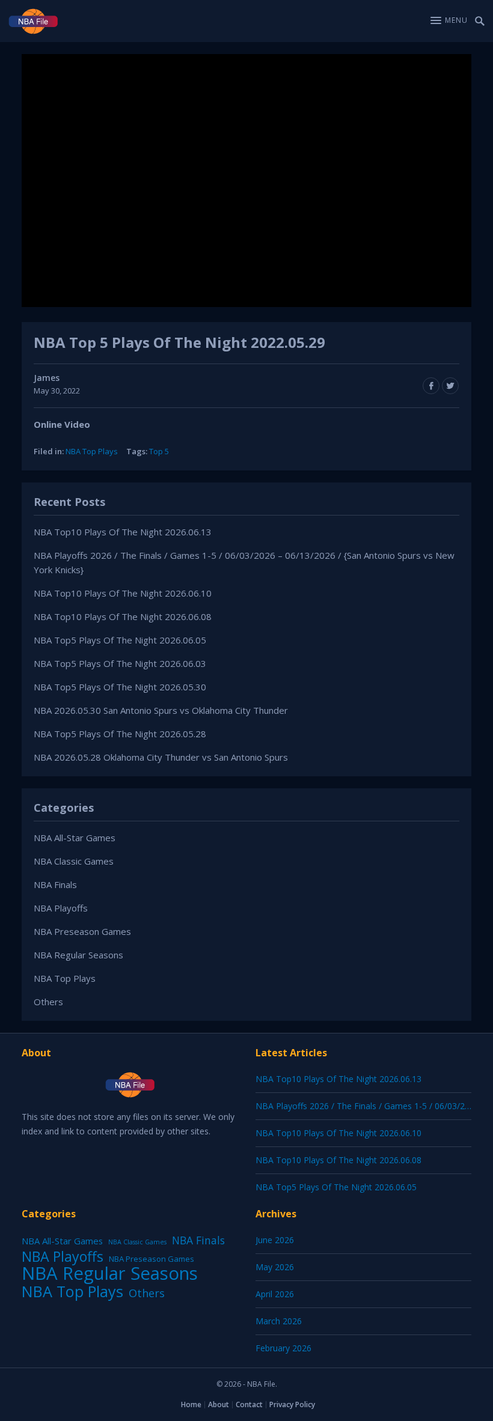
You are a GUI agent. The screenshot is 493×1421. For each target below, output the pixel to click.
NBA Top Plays (92, 451)
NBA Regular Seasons (78, 955)
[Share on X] (450, 385)
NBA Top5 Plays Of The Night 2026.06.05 (120, 640)
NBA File (261, 1384)
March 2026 (279, 1321)
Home (191, 1404)
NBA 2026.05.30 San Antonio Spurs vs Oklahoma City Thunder (161, 710)
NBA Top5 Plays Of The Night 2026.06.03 (120, 663)
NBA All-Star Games (74, 838)
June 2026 (275, 1240)
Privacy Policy (292, 1404)
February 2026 (283, 1348)
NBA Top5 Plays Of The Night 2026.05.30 (120, 687)
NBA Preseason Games (82, 931)
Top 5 (159, 451)
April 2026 (275, 1294)
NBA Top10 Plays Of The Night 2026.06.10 (123, 593)
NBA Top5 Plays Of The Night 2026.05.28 (120, 734)
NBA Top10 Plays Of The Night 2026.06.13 (123, 532)
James (47, 377)
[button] (449, 20)
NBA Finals (55, 884)
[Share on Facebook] (431, 385)
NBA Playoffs (61, 908)
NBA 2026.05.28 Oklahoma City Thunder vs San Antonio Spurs (161, 757)
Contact (249, 1404)
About (218, 1404)
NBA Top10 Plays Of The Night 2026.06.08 (123, 616)
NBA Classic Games (74, 861)
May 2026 (275, 1267)
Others (48, 1002)
